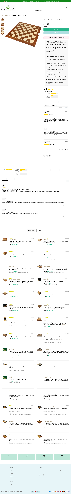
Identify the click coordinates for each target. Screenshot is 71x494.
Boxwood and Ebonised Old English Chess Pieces (16, 370)
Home (18, 5)
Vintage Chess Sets (38, 10)
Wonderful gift (46, 279)
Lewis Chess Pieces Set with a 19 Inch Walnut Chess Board (52, 342)
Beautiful (11, 293)
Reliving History (12, 421)
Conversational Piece (47, 421)
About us (11, 473)
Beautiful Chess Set (47, 349)
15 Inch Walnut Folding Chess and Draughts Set (50, 245)
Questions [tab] (53, 105)
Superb (10, 377)
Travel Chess (45, 293)
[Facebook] (44, 156)
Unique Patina (46, 392)
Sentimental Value (12, 392)
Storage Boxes (41, 5)
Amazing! (45, 334)
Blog (11, 470)
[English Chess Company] (8, 8)
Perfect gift (45, 239)
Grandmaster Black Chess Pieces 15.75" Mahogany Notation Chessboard (20, 245)
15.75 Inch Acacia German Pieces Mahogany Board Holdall (18, 325)
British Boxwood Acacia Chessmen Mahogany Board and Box (18, 272)
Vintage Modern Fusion (47, 377)
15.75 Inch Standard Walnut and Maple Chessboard (51, 259)
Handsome (11, 364)
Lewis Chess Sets (57, 5)
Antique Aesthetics (12, 406)
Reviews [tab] (46, 105)
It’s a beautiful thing (13, 239)
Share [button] (47, 123)
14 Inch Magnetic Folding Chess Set (14, 357)
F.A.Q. (11, 484)
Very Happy (11, 305)
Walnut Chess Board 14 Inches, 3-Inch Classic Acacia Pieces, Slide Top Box (20, 257)
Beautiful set (11, 266)
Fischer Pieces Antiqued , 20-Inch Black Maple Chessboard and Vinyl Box (20, 414)
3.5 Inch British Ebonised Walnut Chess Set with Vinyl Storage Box (53, 272)
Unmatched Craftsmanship (48, 406)
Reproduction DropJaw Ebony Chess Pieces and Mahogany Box (53, 385)
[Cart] (69, 8)
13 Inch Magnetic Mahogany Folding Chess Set (50, 327)
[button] (65, 123)
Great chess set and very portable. (15, 318)
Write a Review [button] (64, 101)
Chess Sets (22, 5)
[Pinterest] (50, 156)
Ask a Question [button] (54, 101)
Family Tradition (46, 436)
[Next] (39, 34)
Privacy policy (19, 491)
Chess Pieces (28, 5)
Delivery (11, 481)
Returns (11, 478)
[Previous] (7, 34)
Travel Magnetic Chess (49, 5)
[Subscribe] (60, 470)
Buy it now (56, 32)
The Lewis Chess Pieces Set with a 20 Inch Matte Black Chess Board (53, 357)
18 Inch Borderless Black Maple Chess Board (50, 369)
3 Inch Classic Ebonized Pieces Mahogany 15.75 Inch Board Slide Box (19, 285)
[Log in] (66, 8)
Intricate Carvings (12, 436)
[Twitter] (47, 156)
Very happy (45, 252)
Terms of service (11, 491)
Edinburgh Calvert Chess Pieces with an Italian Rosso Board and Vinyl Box (20, 443)
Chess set (11, 252)
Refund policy (4, 491)
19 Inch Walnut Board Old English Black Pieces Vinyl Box (17, 339)
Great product (11, 334)
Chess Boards (34, 5)
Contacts (11, 476)
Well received (11, 349)
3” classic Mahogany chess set (15, 279)
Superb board (46, 305)
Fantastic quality (46, 266)
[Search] (63, 8)
